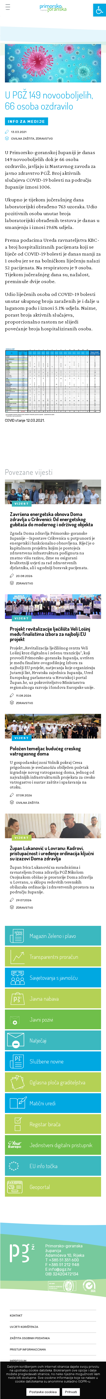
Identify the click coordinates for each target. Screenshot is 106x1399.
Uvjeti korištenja (24, 1327)
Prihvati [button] (71, 1392)
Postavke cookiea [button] (43, 1392)
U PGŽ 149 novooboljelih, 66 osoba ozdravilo (49, 100)
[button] (99, 10)
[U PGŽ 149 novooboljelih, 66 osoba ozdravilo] (53, 81)
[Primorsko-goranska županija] (53, 8)
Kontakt (16, 1315)
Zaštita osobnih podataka (30, 1338)
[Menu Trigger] (7, 7)
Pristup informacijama (28, 1349)
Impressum (18, 1361)
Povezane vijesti (29, 472)
